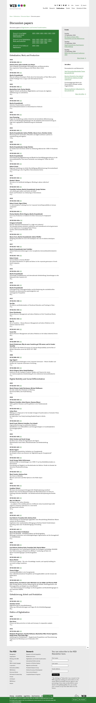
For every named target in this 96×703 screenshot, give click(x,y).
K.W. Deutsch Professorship (16, 674)
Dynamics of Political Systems (33, 663)
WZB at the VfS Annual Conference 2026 (74, 54)
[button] (86, 16)
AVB (42, 696)
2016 (49, 41)
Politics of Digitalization (20, 46)
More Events (80, 58)
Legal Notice (27, 696)
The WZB (13, 651)
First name (55, 658)
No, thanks (82, 699)
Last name (55, 663)
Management (13, 654)
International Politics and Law (33, 661)
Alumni (11, 683)
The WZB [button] (46, 8)
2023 (41, 33)
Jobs (72, 5)
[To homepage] (15, 7)
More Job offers (79, 94)
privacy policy (63, 685)
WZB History (12, 681)
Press (11, 661)
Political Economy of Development (34, 670)
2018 (41, 41)
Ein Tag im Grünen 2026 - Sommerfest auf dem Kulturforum (74, 37)
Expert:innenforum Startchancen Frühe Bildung (74, 46)
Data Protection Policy (16, 701)
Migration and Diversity (31, 665)
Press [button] (74, 8)
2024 (37, 33)
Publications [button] (61, 8)
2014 (33, 43)
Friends (11, 676)
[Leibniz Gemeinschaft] (76, 696)
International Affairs (14, 667)
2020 (53, 33)
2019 (37, 41)
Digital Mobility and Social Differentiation (19, 35)
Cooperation (12, 665)
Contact (77, 5)
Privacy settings (48, 696)
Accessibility (19, 696)
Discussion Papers (25, 16)
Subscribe (56, 674)
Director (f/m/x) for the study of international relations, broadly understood (74, 77)
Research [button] (53, 8)
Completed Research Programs (33, 674)
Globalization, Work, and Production (21, 40)
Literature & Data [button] (82, 8)
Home (11, 16)
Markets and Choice (30, 656)
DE (68, 5)
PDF (21, 62)
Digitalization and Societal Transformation (34, 27)
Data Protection (36, 696)
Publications (17, 16)
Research (29, 651)
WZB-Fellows (12, 670)
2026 (33, 39)
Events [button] (68, 8)
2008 (45, 43)
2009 (41, 43)
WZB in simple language (15, 663)
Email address (56, 669)
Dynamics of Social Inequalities (33, 654)
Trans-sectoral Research (31, 672)
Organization (13, 656)
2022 (45, 33)
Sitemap (12, 696)
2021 (49, 33)
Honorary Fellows (14, 672)
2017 (45, 41)
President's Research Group (32, 667)
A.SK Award (12, 679)
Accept (75, 699)
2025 (33, 33)
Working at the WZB (14, 658)
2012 (37, 43)
